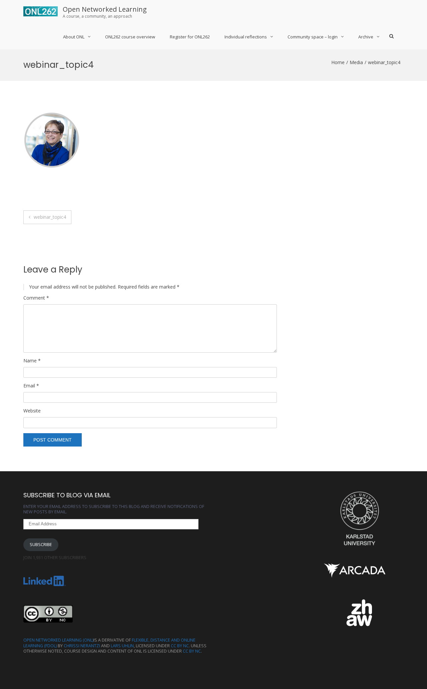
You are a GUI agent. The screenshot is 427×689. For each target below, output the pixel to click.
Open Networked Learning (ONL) (58, 640)
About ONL (73, 37)
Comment (36, 298)
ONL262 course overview (130, 37)
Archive (365, 37)
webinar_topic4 (50, 217)
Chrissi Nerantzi (82, 646)
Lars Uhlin (122, 646)
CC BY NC (180, 646)
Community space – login (313, 37)
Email (31, 386)
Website (32, 411)
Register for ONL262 (190, 37)
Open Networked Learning (105, 9)
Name (32, 361)
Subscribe (41, 544)
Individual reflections (246, 37)
